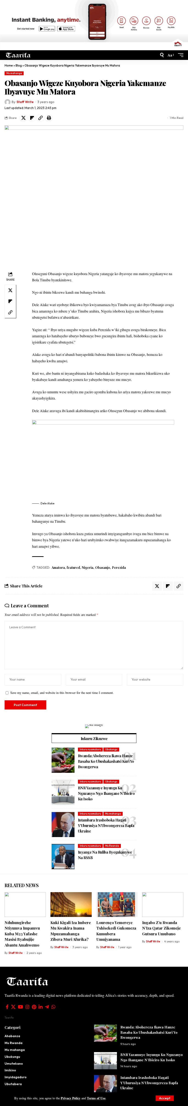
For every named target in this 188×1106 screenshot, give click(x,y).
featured (73, 567)
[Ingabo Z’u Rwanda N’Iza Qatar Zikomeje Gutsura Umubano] (162, 904)
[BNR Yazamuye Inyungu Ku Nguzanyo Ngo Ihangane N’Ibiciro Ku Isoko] (63, 792)
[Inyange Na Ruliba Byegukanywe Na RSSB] (63, 856)
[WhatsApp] (53, 1007)
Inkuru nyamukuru (90, 749)
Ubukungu (111, 749)
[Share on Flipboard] (32, 118)
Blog (19, 65)
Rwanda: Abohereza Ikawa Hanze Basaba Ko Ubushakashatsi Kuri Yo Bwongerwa (106, 761)
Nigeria (87, 567)
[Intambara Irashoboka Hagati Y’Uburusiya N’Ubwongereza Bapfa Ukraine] (63, 824)
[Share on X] (23, 118)
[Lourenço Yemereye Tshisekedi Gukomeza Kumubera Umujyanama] (117, 904)
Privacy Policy (70, 1098)
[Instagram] (27, 1007)
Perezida (119, 567)
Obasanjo (102, 567)
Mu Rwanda (112, 845)
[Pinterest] (34, 1007)
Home (9, 65)
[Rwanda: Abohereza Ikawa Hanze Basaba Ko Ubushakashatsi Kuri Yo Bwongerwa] (63, 760)
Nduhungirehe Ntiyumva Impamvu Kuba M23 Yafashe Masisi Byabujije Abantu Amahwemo (22, 934)
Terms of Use (96, 1098)
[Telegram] (47, 1007)
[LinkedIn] (40, 1007)
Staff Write (25, 102)
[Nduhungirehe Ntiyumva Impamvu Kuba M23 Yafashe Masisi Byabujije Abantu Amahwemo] (25, 904)
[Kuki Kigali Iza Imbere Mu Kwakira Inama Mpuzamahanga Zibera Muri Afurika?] (71, 904)
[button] (165, 1098)
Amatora (58, 567)
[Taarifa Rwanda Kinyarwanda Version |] (18, 55)
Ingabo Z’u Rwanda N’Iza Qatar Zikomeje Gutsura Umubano (161, 928)
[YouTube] (20, 1007)
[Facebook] (7, 1007)
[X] (13, 1007)
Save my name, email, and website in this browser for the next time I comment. (62, 692)
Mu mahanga (14, 73)
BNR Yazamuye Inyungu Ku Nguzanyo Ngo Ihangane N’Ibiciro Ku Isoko (106, 793)
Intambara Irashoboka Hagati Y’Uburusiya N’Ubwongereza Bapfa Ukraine (106, 825)
